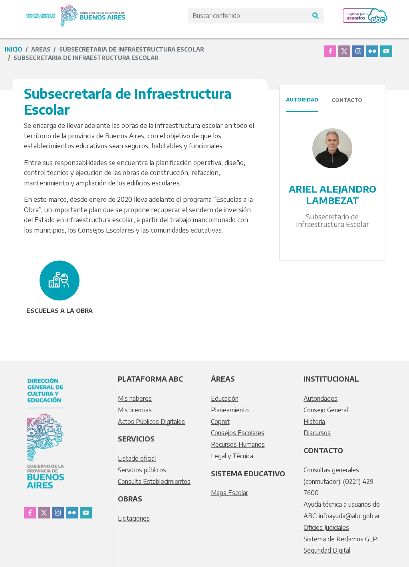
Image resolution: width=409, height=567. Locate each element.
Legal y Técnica (232, 456)
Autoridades (321, 398)
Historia (314, 422)
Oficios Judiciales (326, 527)
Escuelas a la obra (59, 310)
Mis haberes (135, 398)
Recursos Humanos (238, 444)
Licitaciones (134, 518)
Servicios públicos (142, 470)
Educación (224, 398)
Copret (220, 422)
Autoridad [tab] (302, 99)
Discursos (317, 433)
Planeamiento (230, 410)
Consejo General (326, 410)
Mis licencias (135, 410)
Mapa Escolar (229, 493)
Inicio (13, 49)
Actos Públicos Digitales (151, 422)
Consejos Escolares (237, 433)
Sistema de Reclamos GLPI (341, 539)
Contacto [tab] (347, 100)
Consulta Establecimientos (154, 481)
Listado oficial (137, 458)
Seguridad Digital (327, 550)
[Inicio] (75, 9)
